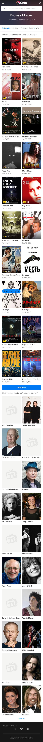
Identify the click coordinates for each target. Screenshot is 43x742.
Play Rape (26, 101)
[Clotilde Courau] (11, 699)
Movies (15, 28)
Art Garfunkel (7, 522)
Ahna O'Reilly (27, 586)
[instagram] (27, 730)
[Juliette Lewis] (31, 667)
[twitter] (21, 730)
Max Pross (6, 682)
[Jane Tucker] (11, 538)
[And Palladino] (11, 410)
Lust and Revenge (29, 136)
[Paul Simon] (31, 474)
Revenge (25, 240)
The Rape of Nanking (10, 240)
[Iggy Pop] (31, 699)
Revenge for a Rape (30, 67)
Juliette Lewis (27, 682)
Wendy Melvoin (28, 618)
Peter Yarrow (7, 586)
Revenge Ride (7, 379)
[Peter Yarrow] (11, 570)
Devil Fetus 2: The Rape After (31, 379)
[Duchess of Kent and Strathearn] (11, 474)
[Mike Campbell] (31, 634)
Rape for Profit (7, 206)
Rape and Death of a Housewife (11, 275)
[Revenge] (31, 259)
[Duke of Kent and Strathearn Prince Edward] (11, 602)
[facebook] (16, 730)
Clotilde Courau (8, 714)
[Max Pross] (11, 667)
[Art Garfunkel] (11, 506)
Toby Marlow (27, 522)
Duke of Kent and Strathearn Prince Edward (11, 618)
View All (21, 719)
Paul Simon (26, 489)
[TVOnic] (21, 3)
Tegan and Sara (28, 425)
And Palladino (7, 425)
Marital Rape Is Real (10, 344)
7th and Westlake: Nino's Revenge (11, 136)
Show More (21, 387)
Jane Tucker (7, 554)
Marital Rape (27, 171)
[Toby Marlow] (31, 506)
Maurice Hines (28, 554)
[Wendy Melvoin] (31, 602)
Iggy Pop (26, 714)
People (32, 28)
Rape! (4, 101)
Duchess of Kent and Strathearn (11, 489)
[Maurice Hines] (31, 538)
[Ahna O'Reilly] (31, 570)
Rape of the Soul (28, 344)
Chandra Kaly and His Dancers (31, 457)
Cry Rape (26, 206)
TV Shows (23, 28)
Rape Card (6, 171)
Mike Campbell (28, 650)
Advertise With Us (10, 726)
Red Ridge (6, 67)
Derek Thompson (8, 457)
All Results (6, 28)
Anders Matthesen (9, 650)
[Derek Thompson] (11, 442)
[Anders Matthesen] (11, 634)
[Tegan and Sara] (31, 410)
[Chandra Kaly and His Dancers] (31, 442)
